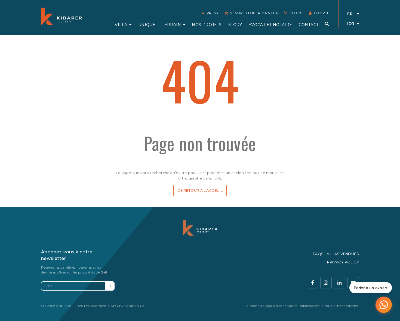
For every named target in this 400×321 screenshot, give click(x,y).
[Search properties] (327, 24)
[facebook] (312, 282)
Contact (309, 24)
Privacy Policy (343, 262)
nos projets (206, 24)
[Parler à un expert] (384, 305)
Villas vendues (343, 253)
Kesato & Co (134, 306)
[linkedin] (339, 282)
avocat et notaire (270, 24)
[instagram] (326, 282)
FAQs (318, 253)
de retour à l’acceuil (200, 190)
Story (235, 24)
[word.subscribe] (110, 286)
